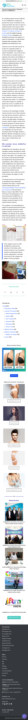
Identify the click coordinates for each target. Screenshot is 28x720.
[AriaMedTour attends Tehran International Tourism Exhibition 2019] (14, 535)
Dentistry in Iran (5, 636)
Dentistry (8, 316)
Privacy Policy (5, 673)
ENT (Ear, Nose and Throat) (8, 645)
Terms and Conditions (7, 670)
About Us (4, 656)
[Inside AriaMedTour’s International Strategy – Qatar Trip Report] (14, 557)
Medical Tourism (9, 329)
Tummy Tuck (9, 326)
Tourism (7, 337)
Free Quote (4, 668)
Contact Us (4, 659)
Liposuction (9, 321)
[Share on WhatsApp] (17, 292)
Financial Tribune (7, 35)
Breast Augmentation (12, 313)
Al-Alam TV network (8, 31)
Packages (4, 666)
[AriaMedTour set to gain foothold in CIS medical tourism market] (14, 580)
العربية (3, 711)
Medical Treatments (10, 332)
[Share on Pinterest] (23, 292)
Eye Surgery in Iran (6, 650)
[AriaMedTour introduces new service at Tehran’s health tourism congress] (14, 512)
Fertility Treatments (6, 643)
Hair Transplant (10, 318)
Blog (4, 306)
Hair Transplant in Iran (6, 633)
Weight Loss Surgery (11, 334)
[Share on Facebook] (5, 292)
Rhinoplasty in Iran (6, 629)
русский (7, 711)
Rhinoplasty (9, 324)
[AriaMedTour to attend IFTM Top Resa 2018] (14, 602)
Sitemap (4, 675)
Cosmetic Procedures (10, 311)
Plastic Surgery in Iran (6, 631)
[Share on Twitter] (11, 292)
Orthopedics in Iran (6, 640)
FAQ (3, 663)
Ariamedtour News (10, 308)
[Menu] (25, 5)
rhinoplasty (5, 127)
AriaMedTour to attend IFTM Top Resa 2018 (14, 612)
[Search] (21, 5)
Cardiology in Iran (6, 647)
